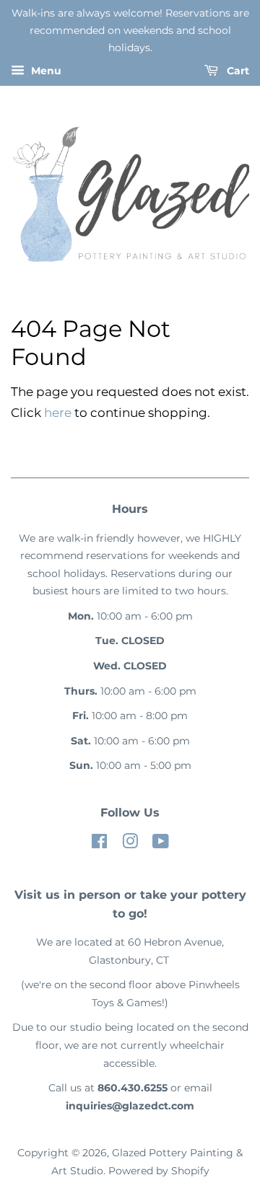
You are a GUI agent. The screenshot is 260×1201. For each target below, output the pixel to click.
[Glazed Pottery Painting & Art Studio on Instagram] (130, 843)
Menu (44, 71)
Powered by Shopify (158, 1170)
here (58, 412)
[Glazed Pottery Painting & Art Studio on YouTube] (160, 843)
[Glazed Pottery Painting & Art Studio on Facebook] (99, 843)
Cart (236, 71)
